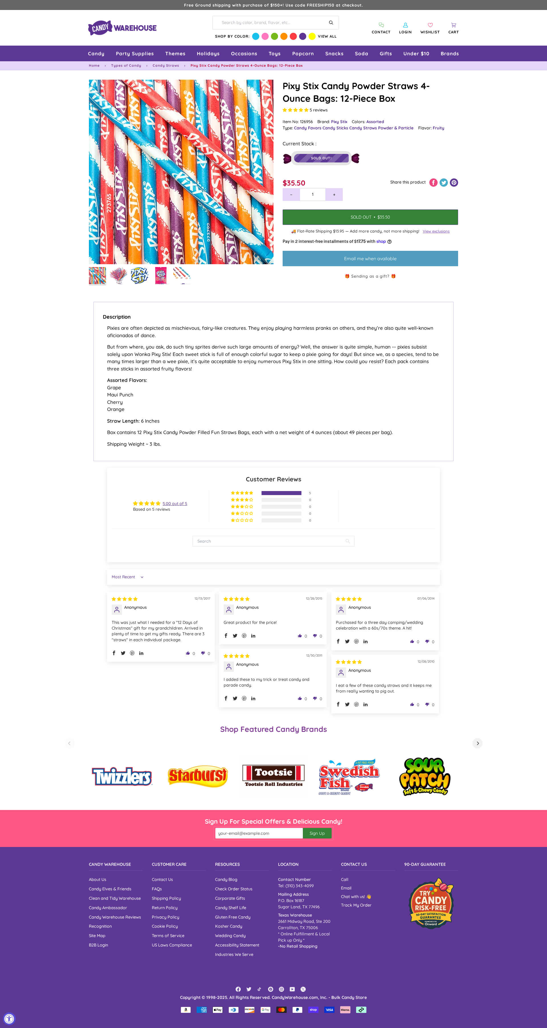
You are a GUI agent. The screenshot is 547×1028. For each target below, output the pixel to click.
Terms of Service (168, 935)
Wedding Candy (230, 935)
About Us (97, 879)
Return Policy (164, 907)
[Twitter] (249, 989)
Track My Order (356, 905)
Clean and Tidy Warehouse (115, 898)
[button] (96, 53)
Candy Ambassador (108, 907)
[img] (125, 599)
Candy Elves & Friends (110, 888)
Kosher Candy (228, 926)
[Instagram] (281, 989)
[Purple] (302, 36)
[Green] (274, 36)
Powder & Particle (396, 128)
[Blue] (255, 36)
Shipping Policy (166, 898)
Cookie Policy (165, 926)
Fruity (438, 128)
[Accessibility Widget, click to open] (9, 1018)
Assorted (375, 121)
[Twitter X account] (303, 989)
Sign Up (317, 833)
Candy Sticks (336, 128)
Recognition (100, 926)
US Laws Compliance (172, 945)
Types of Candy (126, 65)
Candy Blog (226, 879)
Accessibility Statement (237, 945)
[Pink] (265, 36)
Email (346, 888)
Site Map (97, 935)
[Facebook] (238, 989)
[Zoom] (181, 172)
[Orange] (283, 36)
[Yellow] (312, 36)
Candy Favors (308, 128)
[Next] (477, 743)
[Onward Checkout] (431, 903)
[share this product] (434, 182)
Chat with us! (353, 896)
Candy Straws (166, 65)
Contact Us (162, 879)
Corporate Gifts (230, 898)
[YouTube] (292, 989)
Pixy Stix (339, 121)
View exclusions (436, 231)
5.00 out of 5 (175, 503)
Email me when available (370, 258)
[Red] (293, 36)
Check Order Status (233, 888)
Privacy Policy (165, 917)
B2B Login (98, 945)
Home (94, 65)
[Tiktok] (259, 989)
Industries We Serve (234, 954)
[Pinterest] (270, 989)
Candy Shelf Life (230, 907)
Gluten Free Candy (232, 917)
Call (344, 879)
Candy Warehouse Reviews (115, 917)
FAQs (157, 888)
